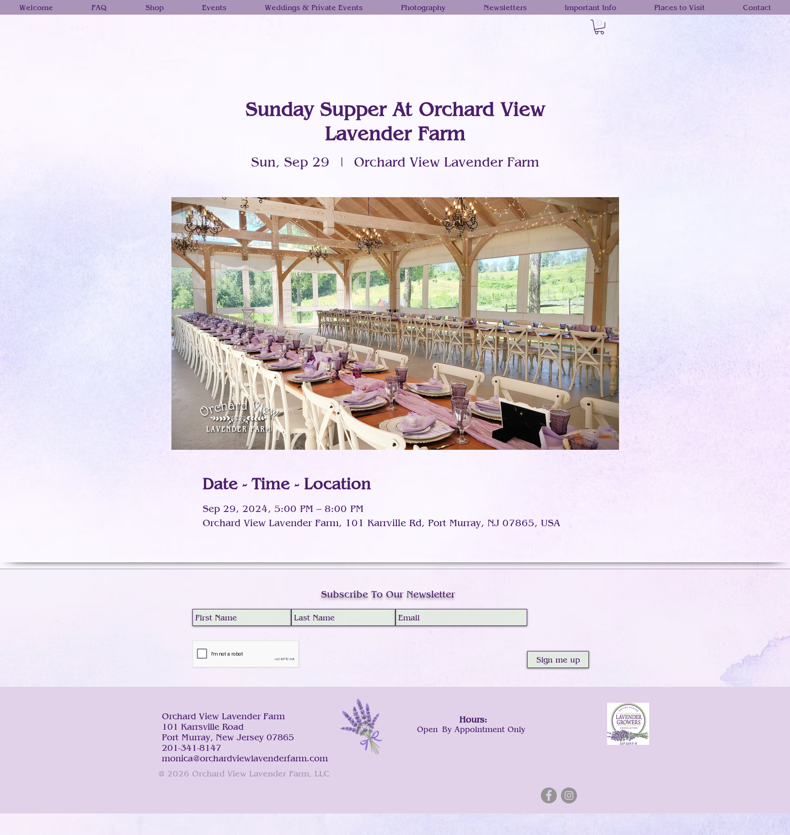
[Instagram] (569, 795)
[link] (599, 27)
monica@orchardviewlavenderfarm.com (245, 758)
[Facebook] (549, 795)
